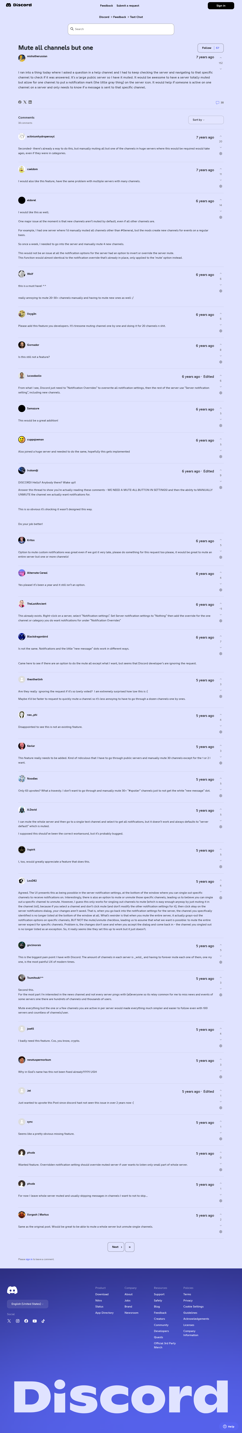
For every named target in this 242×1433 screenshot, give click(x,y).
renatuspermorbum (39, 1060)
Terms (187, 1294)
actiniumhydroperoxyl (41, 136)
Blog (157, 1306)
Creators (159, 1318)
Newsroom (131, 1312)
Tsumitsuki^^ (35, 978)
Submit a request (128, 5)
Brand (128, 1306)
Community (161, 1325)
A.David (32, 809)
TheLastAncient (36, 604)
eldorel (31, 200)
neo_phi (32, 715)
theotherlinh (35, 679)
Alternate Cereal (37, 573)
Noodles (32, 778)
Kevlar (31, 746)
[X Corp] (25, 102)
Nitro (98, 1300)
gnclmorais (34, 945)
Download (102, 1294)
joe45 (30, 1029)
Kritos (31, 540)
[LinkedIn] (30, 102)
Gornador (33, 345)
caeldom (32, 169)
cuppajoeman (35, 439)
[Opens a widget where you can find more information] (228, 1426)
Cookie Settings (193, 1306)
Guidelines (190, 1312)
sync (30, 1122)
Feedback (106, 5)
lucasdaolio (34, 376)
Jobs (127, 1300)
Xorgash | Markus (38, 1214)
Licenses (188, 1325)
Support (159, 1294)
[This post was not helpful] (221, 69)
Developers (161, 1331)
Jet (29, 1090)
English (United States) (27, 1304)
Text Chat (136, 17)
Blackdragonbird (37, 636)
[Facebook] (19, 102)
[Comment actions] (221, 154)
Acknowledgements (196, 1318)
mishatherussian (37, 56)
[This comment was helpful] (221, 136)
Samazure (33, 408)
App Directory (104, 1312)
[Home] (19, 6)
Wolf (30, 274)
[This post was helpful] (221, 58)
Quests (158, 1337)
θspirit (31, 849)
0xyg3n (31, 314)
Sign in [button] (221, 5)
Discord (104, 17)
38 (222, 102)
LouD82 (32, 880)
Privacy (188, 1300)
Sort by (198, 119)
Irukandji (32, 470)
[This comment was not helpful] (221, 147)
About (129, 1294)
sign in (29, 1259)
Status (99, 1306)
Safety (158, 1300)
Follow (206, 48)
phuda (31, 1152)
